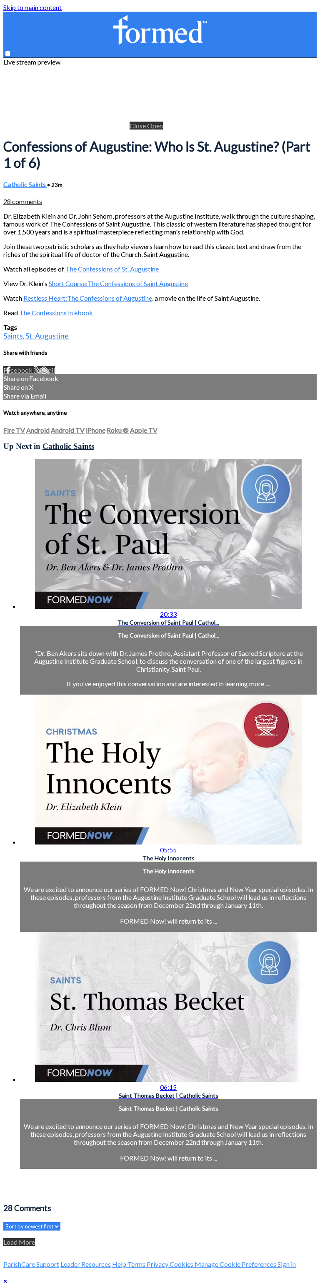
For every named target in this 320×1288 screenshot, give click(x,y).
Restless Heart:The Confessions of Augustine (87, 298)
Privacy (158, 1264)
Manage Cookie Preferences (236, 1264)
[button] (7, 53)
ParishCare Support (31, 1264)
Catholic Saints (25, 184)
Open (155, 126)
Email (47, 370)
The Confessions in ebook (56, 312)
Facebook (18, 370)
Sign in (287, 1264)
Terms (137, 1264)
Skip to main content (32, 7)
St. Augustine (47, 335)
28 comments (22, 201)
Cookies (182, 1264)
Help (120, 1264)
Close (138, 126)
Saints (13, 335)
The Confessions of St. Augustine (112, 269)
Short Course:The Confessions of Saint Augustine (118, 283)
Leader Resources (85, 1264)
